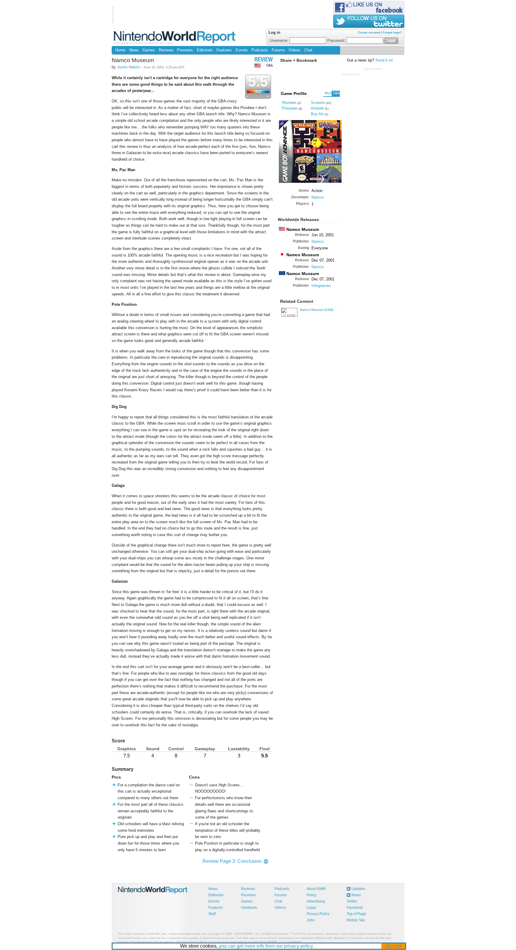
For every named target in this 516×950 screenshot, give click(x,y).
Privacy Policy (318, 914)
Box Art (317, 114)
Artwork (317, 108)
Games (148, 50)
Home (120, 50)
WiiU (328, 93)
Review (263, 60)
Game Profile (294, 93)
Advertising (316, 901)
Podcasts (259, 50)
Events (242, 50)
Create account (369, 32)
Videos (294, 50)
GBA (336, 93)
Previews (185, 50)
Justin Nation (128, 67)
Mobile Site (356, 920)
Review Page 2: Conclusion (232, 861)
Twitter (352, 901)
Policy (312, 895)
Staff (212, 914)
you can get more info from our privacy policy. (266, 946)
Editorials (205, 50)
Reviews (166, 50)
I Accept (393, 946)
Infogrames (321, 285)
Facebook (355, 908)
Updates (358, 889)
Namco (317, 197)
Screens (318, 102)
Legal (311, 908)
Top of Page (356, 914)
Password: (337, 41)
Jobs (310, 920)
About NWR (316, 889)
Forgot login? (392, 32)
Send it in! (384, 60)
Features (224, 50)
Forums (278, 50)
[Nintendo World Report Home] (175, 37)
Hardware (249, 908)
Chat (308, 50)
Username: (280, 41)
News (134, 50)
